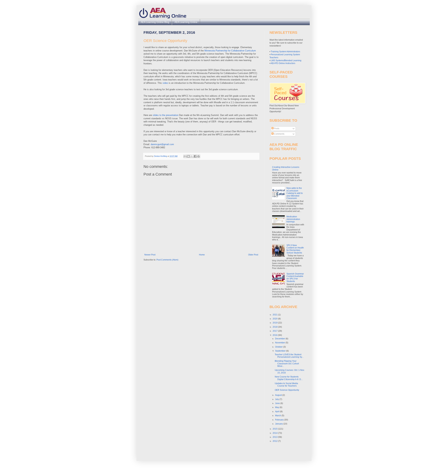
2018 (275, 327)
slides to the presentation (166, 115)
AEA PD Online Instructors (283, 63)
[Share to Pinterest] (198, 156)
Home (202, 254)
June (277, 403)
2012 (275, 441)
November (280, 342)
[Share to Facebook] (195, 156)
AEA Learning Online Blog (155, 22)
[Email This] (185, 156)
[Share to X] (192, 156)
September (280, 351)
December (280, 338)
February (279, 420)
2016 (275, 335)
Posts (276, 128)
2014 (275, 433)
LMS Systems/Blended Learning (286, 60)
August (278, 395)
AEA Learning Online (185, 22)
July (277, 399)
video (165, 83)
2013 (275, 437)
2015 (275, 429)
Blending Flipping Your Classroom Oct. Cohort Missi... (287, 363)
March (278, 415)
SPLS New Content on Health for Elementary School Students (295, 249)
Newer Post (149, 254)
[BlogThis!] (188, 156)
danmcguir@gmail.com (162, 144)
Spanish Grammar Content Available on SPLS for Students (295, 278)
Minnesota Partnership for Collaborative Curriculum (230, 50)
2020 (275, 318)
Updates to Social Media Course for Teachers (286, 384)
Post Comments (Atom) (167, 260)
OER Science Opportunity (287, 390)
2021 (275, 314)
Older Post (253, 254)
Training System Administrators (285, 51)
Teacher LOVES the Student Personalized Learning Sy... (289, 355)
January (279, 424)
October (279, 347)
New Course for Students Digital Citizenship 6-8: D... (289, 378)
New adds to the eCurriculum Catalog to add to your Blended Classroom (294, 193)
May (277, 407)
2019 (275, 323)
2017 (275, 331)
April (277, 411)
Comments (279, 134)
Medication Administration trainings (293, 219)
